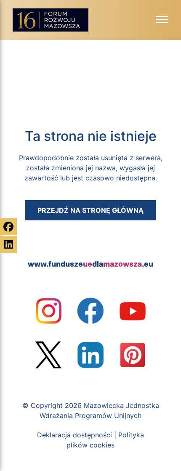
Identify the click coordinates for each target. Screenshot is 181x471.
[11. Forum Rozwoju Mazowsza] (50, 22)
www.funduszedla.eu (90, 263)
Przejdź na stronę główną (90, 210)
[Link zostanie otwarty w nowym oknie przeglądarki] (48, 310)
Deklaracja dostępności (74, 435)
